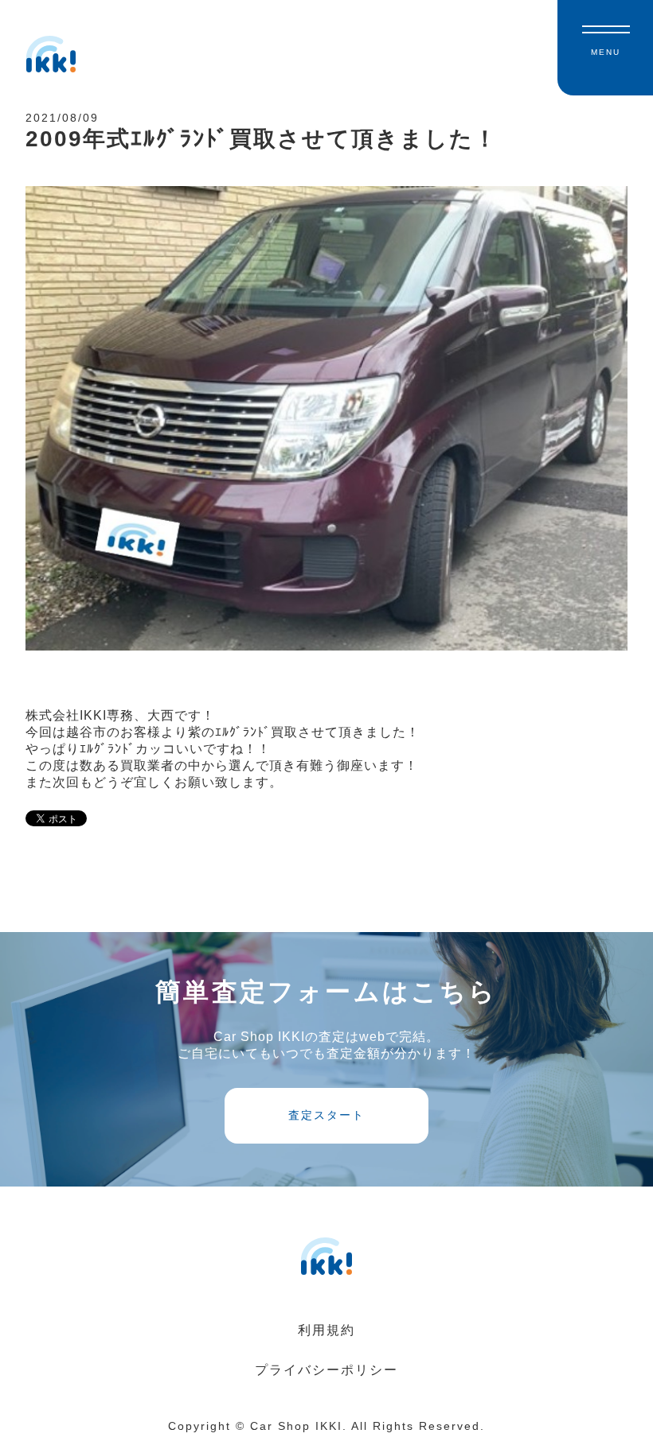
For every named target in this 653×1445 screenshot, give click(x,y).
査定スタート (326, 1115)
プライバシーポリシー (326, 1370)
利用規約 (326, 1330)
